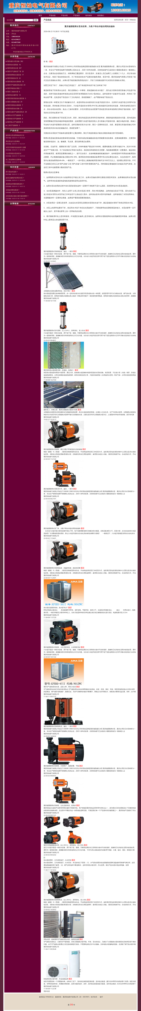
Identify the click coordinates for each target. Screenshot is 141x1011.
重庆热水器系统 (12, 65)
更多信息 (47, 991)
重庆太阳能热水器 (13, 102)
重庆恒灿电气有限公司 (51, 259)
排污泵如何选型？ (12, 172)
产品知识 (76, 15)
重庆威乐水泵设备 (13, 61)
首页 (40, 15)
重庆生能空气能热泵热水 (15, 112)
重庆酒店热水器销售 (14, 81)
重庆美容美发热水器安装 (15, 98)
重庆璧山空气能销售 (14, 122)
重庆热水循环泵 (12, 95)
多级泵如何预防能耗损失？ (15, 184)
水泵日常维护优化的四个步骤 (16, 147)
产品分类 (64, 15)
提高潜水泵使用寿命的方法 (15, 135)
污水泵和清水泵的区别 (13, 153)
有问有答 (88, 15)
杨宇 (101, 997)
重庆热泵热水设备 (13, 108)
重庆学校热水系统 (13, 88)
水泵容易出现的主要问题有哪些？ (17, 196)
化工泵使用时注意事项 (13, 159)
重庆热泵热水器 (12, 68)
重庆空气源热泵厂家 (14, 71)
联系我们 (100, 15)
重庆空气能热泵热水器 (15, 85)
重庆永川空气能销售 (14, 115)
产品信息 (52, 15)
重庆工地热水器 (12, 92)
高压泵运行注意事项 (13, 141)
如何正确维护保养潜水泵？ (15, 178)
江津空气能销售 (12, 125)
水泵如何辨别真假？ (13, 190)
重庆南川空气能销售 (14, 119)
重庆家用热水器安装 (14, 75)
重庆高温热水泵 (12, 78)
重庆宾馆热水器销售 (14, 105)
